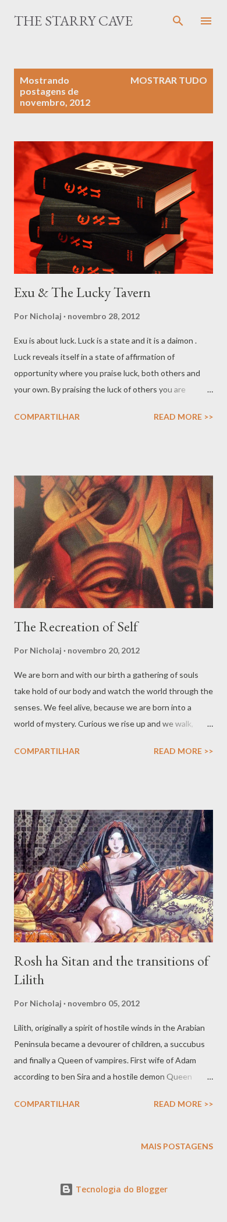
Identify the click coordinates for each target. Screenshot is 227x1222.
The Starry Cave (73, 21)
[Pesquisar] (178, 21)
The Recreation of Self (76, 626)
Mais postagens (177, 1146)
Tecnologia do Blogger (120, 1189)
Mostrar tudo (168, 79)
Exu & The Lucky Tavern (82, 292)
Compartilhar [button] (47, 416)
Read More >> (183, 416)
